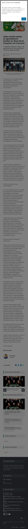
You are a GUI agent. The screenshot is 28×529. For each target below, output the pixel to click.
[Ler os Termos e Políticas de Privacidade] (19, 2)
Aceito (23, 19)
